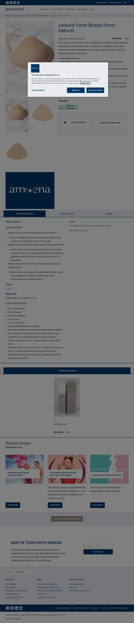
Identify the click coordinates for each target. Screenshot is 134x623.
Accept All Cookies (95, 90)
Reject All (76, 90)
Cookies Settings (38, 90)
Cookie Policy (85, 83)
